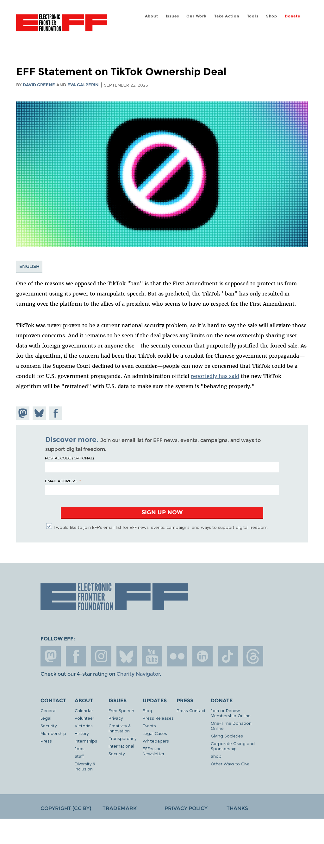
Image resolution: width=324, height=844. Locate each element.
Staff (79, 756)
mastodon (50, 656)
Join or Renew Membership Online (231, 713)
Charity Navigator (138, 674)
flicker (177, 656)
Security (48, 725)
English (29, 266)
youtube (152, 656)
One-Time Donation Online (231, 725)
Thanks (237, 808)
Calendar (84, 710)
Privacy (116, 718)
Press (46, 740)
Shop (271, 16)
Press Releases (158, 718)
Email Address (61, 480)
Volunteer (84, 718)
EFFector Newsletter (154, 751)
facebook (76, 656)
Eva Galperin (83, 84)
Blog (147, 710)
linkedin (202, 656)
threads (253, 656)
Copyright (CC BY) (65, 808)
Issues (172, 16)
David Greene (39, 84)
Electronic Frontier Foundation (61, 23)
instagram (101, 656)
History (82, 733)
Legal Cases (155, 733)
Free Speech (121, 710)
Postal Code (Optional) (69, 458)
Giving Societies (227, 735)
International (121, 745)
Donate (292, 16)
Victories (84, 725)
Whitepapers (156, 740)
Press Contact (191, 710)
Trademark (120, 808)
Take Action (227, 16)
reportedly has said (215, 376)
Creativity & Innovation (120, 728)
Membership (53, 733)
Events (149, 725)
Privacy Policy (186, 808)
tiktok (228, 656)
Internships (86, 740)
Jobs (79, 748)
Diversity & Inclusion (85, 766)
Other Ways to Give (230, 763)
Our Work (196, 16)
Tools (253, 16)
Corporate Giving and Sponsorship (233, 746)
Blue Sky (126, 656)
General (48, 710)
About (151, 16)
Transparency (122, 738)
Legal (45, 718)
